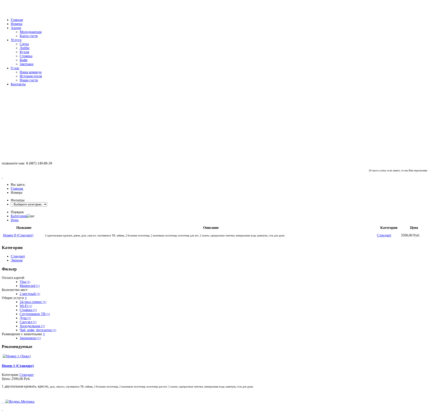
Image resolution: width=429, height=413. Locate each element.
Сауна (24, 44)
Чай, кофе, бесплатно (38, 330)
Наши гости (29, 80)
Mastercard (30, 286)
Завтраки (27, 64)
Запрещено (30, 338)
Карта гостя (29, 36)
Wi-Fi (26, 306)
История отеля (31, 76)
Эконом (17, 260)
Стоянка (26, 56)
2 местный (30, 294)
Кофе (23, 60)
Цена (15, 220)
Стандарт (18, 256)
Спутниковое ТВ (35, 314)
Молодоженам (31, 32)
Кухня (24, 52)
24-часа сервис (33, 302)
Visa (25, 282)
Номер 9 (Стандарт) (18, 235)
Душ (25, 318)
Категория (19, 216)
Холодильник (32, 326)
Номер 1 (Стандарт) (18, 366)
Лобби (24, 48)
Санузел (28, 322)
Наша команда (31, 72)
